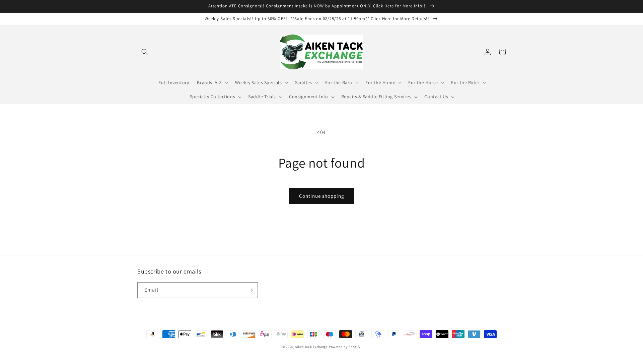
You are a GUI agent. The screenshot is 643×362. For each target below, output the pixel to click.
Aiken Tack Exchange (311, 347)
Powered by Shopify (345, 347)
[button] (144, 52)
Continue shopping (321, 196)
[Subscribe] (250, 290)
